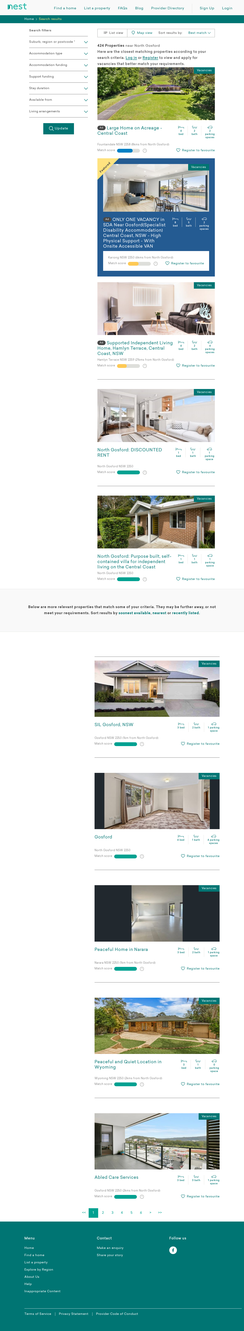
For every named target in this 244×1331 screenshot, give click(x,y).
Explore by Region (38, 1269)
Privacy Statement (73, 1314)
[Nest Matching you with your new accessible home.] (17, 6)
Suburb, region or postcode (52, 42)
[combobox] (199, 33)
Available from (40, 99)
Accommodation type (45, 53)
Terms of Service (37, 1314)
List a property (36, 1262)
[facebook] (173, 1250)
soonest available (135, 613)
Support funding (41, 76)
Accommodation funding (48, 65)
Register (150, 58)
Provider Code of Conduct (117, 1314)
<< (84, 1213)
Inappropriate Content (42, 1291)
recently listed (185, 613)
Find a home (34, 1255)
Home (29, 19)
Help (28, 1284)
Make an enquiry (110, 1248)
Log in (131, 58)
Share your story (110, 1255)
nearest (159, 613)
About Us (31, 1277)
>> (160, 1213)
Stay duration (39, 88)
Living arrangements (44, 111)
